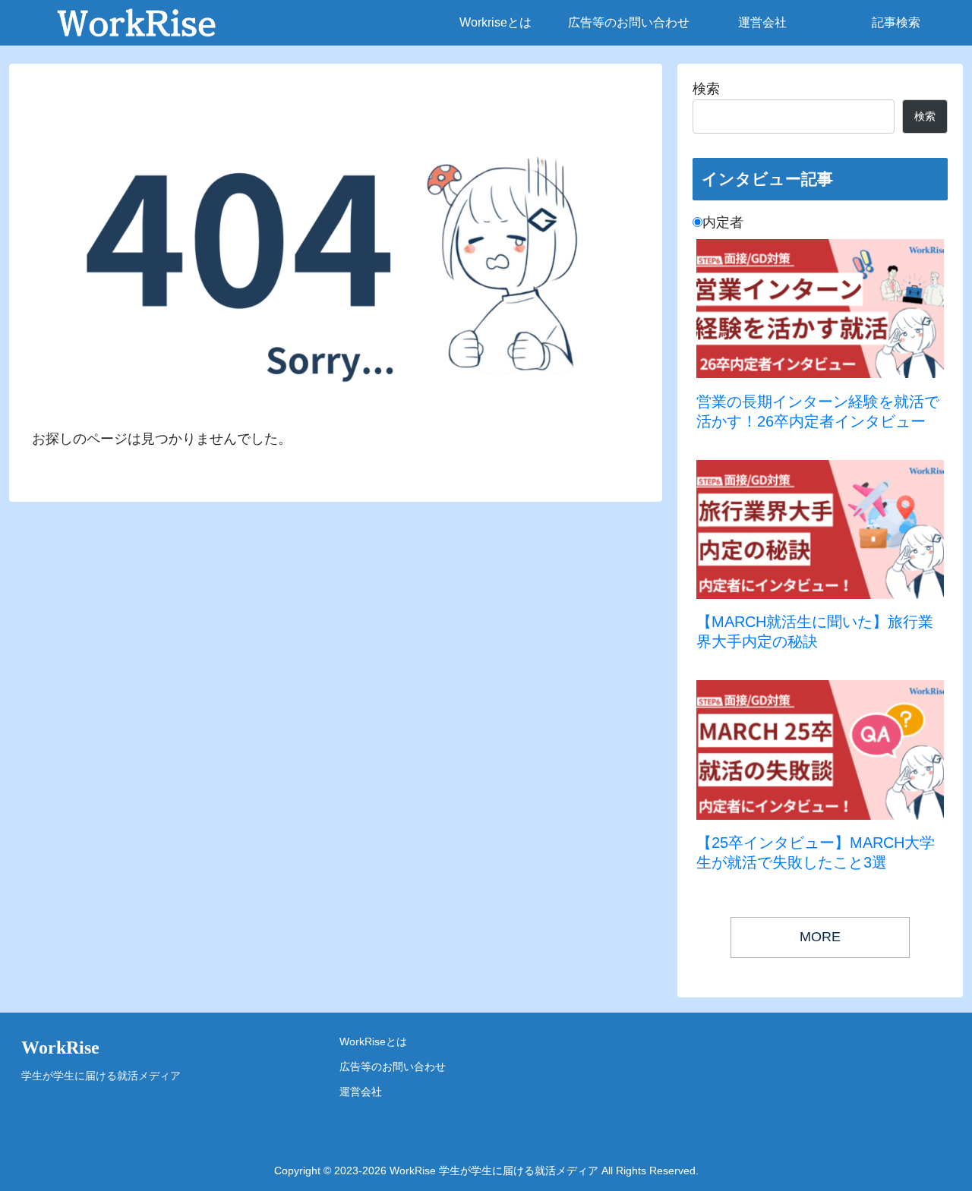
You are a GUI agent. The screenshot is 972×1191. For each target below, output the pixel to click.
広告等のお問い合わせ (392, 1066)
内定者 (722, 222)
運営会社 (360, 1091)
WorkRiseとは (373, 1041)
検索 (706, 88)
